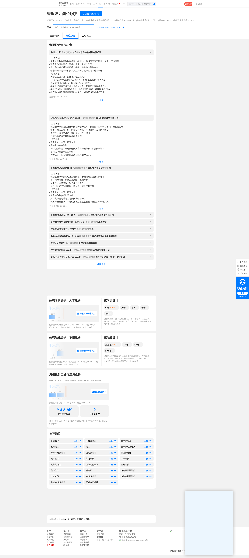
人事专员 (125, 458)
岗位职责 (70, 35)
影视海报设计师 (58, 482)
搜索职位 (83, 534)
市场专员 (90, 458)
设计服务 (80, 519)
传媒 (87, 519)
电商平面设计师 (128, 470)
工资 (76, 440)
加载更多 (101, 263)
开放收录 (50, 542)
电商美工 (55, 447)
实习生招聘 (84, 542)
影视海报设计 (92, 482)
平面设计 (55, 441)
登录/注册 (197, 3)
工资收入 (86, 35)
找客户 (66, 539)
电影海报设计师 (128, 476)
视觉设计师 (91, 453)
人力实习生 (56, 464)
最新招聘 (54, 35)
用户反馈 (50, 545)
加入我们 (50, 539)
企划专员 (125, 464)
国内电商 (71, 519)
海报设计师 (91, 476)
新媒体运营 (126, 441)
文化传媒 (62, 519)
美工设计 (55, 458)
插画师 (89, 470)
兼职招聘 (83, 539)
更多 (101, 99)
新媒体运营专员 (128, 447)
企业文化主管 (92, 464)
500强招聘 (67, 542)
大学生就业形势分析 (105, 540)
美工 (88, 447)
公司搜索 (67, 534)
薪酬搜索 (100, 534)
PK (80, 440)
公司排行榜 (67, 536)
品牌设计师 (126, 453)
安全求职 (131, 534)
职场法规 (122, 534)
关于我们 (50, 534)
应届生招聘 (84, 536)
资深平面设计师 (58, 453)
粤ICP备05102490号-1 (128, 536)
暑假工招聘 (84, 545)
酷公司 (66, 545)
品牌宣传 (55, 470)
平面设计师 (91, 441)
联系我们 (50, 536)
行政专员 (55, 476)
